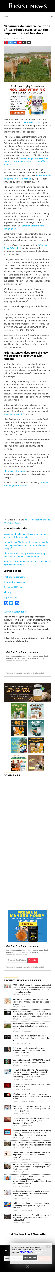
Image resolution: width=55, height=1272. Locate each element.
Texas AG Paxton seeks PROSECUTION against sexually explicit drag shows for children (31, 1061)
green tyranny (24, 626)
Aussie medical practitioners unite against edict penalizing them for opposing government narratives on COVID (32, 1193)
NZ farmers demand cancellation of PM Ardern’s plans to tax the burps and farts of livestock (30, 1026)
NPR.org (7, 592)
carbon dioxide (17, 620)
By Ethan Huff (26, 995)
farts (14, 626)
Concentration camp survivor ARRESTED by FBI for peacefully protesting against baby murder (32, 1144)
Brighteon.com (11, 597)
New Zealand (29, 629)
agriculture (24, 617)
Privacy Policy (26, 1252)
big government (37, 617)
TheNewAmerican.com (14, 577)
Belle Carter (19, 38)
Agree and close (30, 1257)
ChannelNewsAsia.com (14, 582)
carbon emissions (33, 620)
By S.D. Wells (25, 1186)
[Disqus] (27, 811)
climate (46, 620)
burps (6, 620)
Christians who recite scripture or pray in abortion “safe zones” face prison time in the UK (31, 1038)
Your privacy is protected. (14, 673)
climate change (11, 623)
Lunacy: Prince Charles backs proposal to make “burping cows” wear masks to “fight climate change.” (26, 545)
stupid (7, 632)
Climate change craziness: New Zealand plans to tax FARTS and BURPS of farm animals (26, 161)
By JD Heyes (25, 1055)
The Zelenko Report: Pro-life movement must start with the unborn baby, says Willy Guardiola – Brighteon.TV (31, 1120)
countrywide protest (32, 122)
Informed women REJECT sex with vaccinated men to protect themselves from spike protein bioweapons (32, 1001)
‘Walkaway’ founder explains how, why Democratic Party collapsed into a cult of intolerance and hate (29, 1050)
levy (42, 626)
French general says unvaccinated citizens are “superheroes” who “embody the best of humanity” (31, 1154)
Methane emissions (13, 629)
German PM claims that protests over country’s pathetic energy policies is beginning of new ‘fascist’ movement (32, 1166)
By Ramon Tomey (27, 1210)
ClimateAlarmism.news (14, 471)
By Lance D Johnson (28, 1101)
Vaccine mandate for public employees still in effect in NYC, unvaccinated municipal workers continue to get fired (31, 1108)
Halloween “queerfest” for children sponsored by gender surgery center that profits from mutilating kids (32, 1217)
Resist (39, 629)
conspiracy (24, 623)
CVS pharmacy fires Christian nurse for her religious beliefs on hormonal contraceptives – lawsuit (32, 1096)
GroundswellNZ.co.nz (13, 587)
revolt (46, 629)
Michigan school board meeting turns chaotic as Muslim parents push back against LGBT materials (31, 1205)
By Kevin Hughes (26, 1126)
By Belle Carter (26, 1019)
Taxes (13, 632)
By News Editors (27, 1079)
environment (36, 623)
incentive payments (13, 414)
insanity (35, 626)
